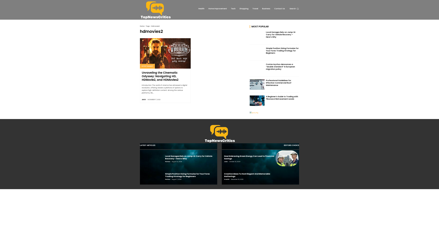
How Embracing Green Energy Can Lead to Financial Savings (249, 157)
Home (142, 26)
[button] (294, 8)
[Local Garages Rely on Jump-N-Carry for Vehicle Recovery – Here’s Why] (257, 36)
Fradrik (226, 179)
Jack (144, 100)
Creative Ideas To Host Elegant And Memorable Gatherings (247, 175)
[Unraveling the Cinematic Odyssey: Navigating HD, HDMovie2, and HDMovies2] (165, 53)
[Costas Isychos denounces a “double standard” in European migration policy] (257, 68)
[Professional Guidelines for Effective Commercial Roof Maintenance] (257, 84)
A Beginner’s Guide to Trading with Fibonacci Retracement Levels (282, 97)
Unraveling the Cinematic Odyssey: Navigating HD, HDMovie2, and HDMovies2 (160, 76)
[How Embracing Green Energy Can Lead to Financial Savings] (287, 158)
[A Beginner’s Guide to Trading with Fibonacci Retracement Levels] (257, 100)
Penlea (167, 161)
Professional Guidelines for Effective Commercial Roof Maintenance (278, 83)
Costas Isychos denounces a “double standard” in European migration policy (280, 66)
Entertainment (147, 66)
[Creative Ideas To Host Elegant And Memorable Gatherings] (287, 176)
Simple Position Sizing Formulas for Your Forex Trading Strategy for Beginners (282, 50)
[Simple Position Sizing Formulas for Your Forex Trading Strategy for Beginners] (257, 52)
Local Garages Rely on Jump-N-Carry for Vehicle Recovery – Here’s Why (281, 34)
